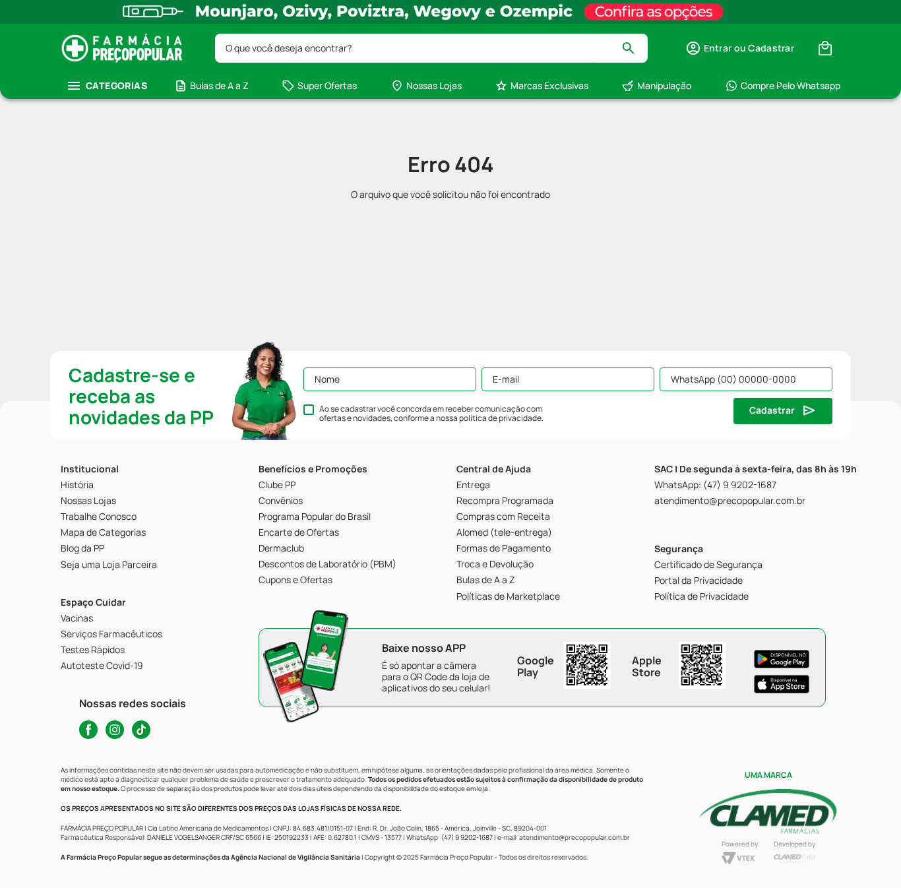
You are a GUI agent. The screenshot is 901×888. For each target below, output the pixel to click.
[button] (739, 48)
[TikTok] (141, 729)
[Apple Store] (781, 684)
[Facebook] (88, 729)
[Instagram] (115, 729)
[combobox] (431, 48)
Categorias (116, 85)
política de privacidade (500, 418)
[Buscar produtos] (634, 48)
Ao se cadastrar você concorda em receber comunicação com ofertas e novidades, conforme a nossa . (431, 413)
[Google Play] (781, 659)
